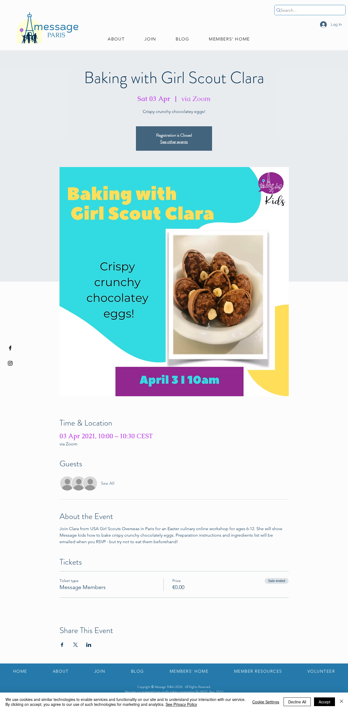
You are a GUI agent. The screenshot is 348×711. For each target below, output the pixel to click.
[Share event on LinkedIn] (88, 645)
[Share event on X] (75, 645)
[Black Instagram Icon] (10, 363)
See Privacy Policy (181, 704)
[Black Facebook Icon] (10, 348)
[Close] (341, 702)
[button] (116, 39)
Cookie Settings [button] (265, 701)
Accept (324, 701)
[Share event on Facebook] (62, 645)
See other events (174, 142)
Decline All (297, 701)
